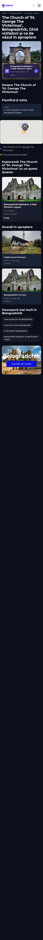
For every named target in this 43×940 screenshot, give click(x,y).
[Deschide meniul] (39, 5)
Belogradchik (15, 13)
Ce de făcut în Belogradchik (15, 331)
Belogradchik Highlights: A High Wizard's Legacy (21, 338)
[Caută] (34, 5)
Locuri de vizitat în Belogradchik (17, 325)
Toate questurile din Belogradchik (18, 319)
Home (4, 13)
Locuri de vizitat (31, 13)
